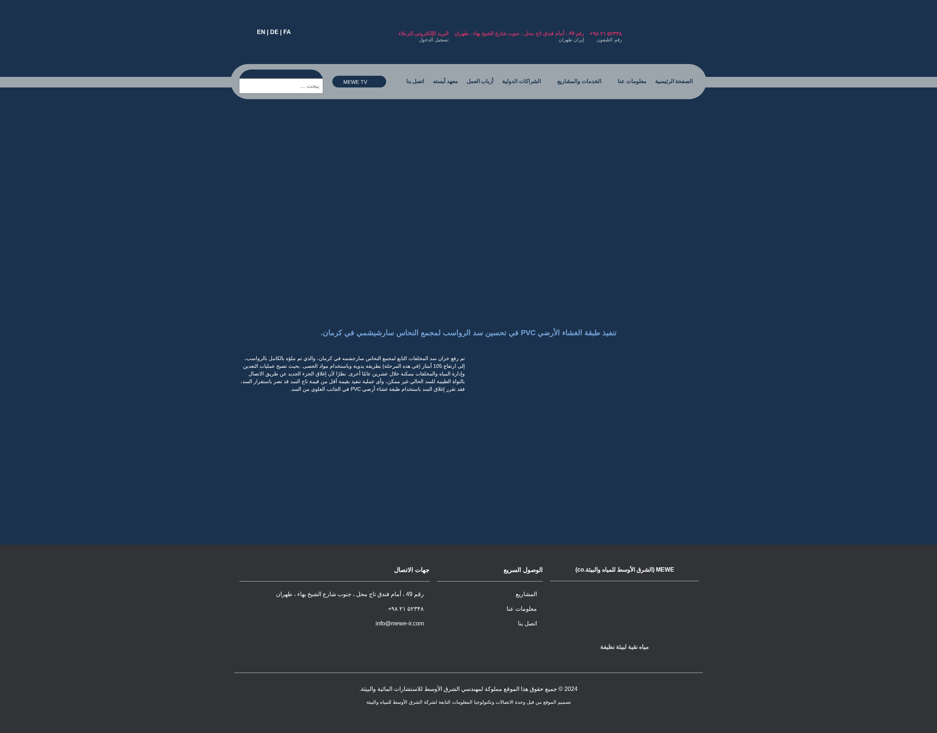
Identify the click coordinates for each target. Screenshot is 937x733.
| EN (262, 32)
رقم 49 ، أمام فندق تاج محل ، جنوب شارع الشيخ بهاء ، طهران (519, 33)
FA (287, 32)
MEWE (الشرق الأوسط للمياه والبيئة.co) (624, 569)
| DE (275, 32)
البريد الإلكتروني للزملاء (424, 33)
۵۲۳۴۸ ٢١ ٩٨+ (606, 33)
